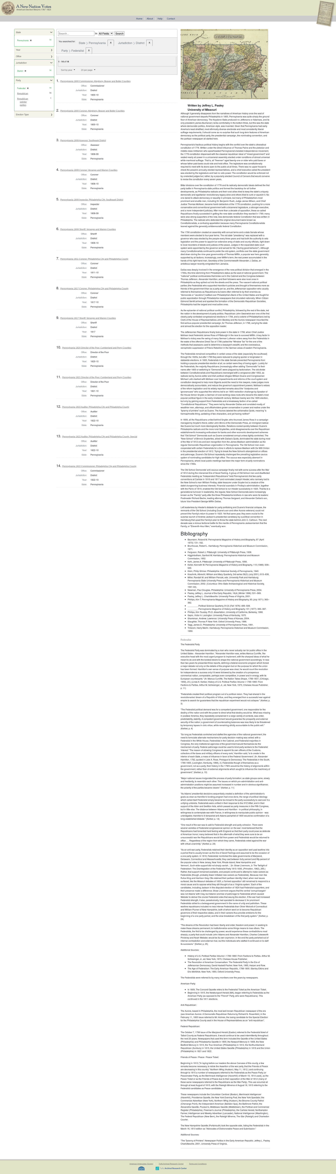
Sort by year (66, 70)
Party (18, 80)
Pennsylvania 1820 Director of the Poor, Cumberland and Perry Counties (96, 348)
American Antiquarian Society (141, 1164)
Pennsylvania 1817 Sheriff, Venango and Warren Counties (88, 318)
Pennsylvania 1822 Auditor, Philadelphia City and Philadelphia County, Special (99, 436)
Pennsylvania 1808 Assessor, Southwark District (83, 140)
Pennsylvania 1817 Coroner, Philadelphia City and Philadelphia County (94, 288)
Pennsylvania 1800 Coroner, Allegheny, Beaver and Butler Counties (92, 111)
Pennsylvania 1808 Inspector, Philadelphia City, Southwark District (91, 200)
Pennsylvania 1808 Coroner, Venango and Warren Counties (88, 170)
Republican (22, 93)
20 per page (87, 70)
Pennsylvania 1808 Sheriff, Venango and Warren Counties (88, 229)
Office (18, 56)
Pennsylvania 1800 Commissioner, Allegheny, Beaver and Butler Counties (95, 81)
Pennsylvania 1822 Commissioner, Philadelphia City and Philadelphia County (99, 466)
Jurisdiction (21, 62)
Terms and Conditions (197, 1164)
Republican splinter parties (22, 102)
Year (18, 49)
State (18, 32)
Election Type (22, 114)
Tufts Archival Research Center (171, 1164)
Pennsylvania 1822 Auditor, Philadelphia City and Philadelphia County (95, 407)
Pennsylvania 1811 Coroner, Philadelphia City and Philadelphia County (94, 259)
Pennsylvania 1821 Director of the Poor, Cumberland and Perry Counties (96, 377)
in (96, 33)
